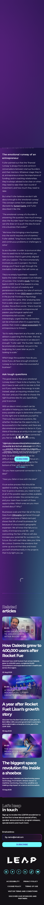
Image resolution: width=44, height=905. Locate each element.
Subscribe (22, 459)
